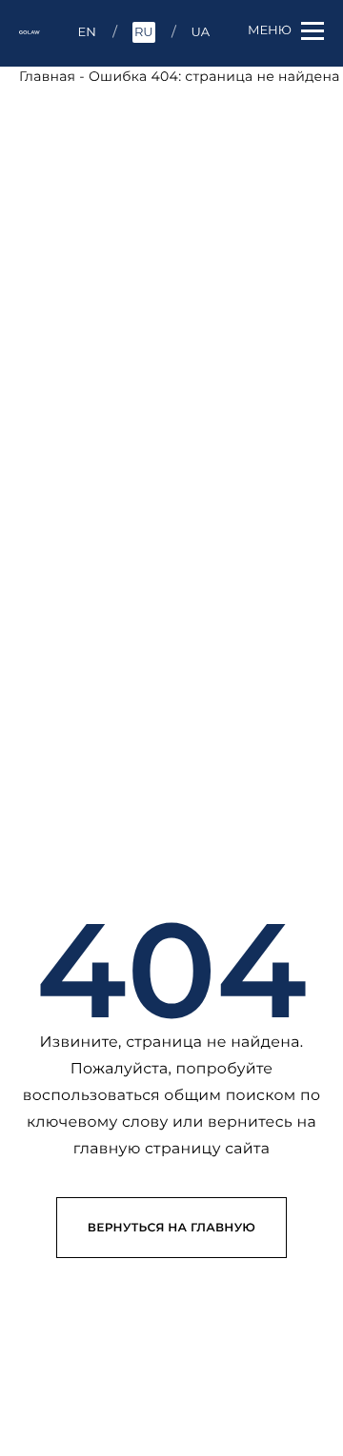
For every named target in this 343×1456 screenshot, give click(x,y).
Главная (47, 76)
